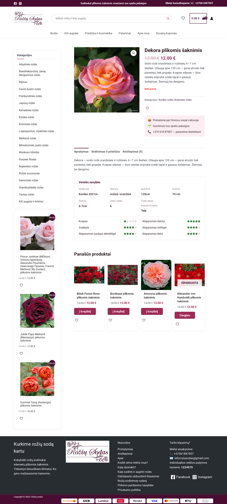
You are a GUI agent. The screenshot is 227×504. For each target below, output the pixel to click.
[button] (134, 53)
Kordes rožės (26, 117)
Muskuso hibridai (29, 152)
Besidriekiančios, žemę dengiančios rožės (32, 73)
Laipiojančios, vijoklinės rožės (36, 131)
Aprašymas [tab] (81, 151)
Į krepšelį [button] (85, 311)
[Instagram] (20, 3)
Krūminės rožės (28, 124)
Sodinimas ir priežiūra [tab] (105, 151)
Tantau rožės (26, 194)
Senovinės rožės (28, 180)
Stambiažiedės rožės (31, 187)
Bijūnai (23, 82)
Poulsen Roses (27, 159)
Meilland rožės (27, 138)
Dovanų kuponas (166, 33)
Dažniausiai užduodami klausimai (138, 476)
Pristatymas (125, 449)
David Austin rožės (30, 89)
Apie (120, 458)
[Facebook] (15, 3)
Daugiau (185, 315)
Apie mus (143, 33)
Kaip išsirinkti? (127, 467)
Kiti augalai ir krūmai (31, 201)
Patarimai (125, 33)
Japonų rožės (27, 103)
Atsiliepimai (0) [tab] (133, 151)
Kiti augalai (71, 33)
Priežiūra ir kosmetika (98, 33)
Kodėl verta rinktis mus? (133, 462)
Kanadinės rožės (28, 110)
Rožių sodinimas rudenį (132, 480)
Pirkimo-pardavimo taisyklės (136, 485)
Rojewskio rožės (28, 166)
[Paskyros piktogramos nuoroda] (211, 18)
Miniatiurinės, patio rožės (33, 145)
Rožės (54, 33)
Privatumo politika (129, 490)
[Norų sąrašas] (183, 18)
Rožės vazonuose (29, 173)
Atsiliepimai (125, 453)
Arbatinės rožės (28, 64)
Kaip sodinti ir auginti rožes (135, 471)
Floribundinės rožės (30, 96)
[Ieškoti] (168, 18)
